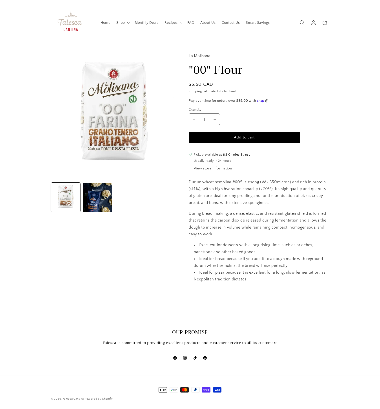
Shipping (195, 91)
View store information (213, 168)
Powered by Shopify (99, 398)
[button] (122, 23)
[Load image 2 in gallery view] (97, 197)
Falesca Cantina (73, 398)
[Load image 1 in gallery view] (65, 197)
